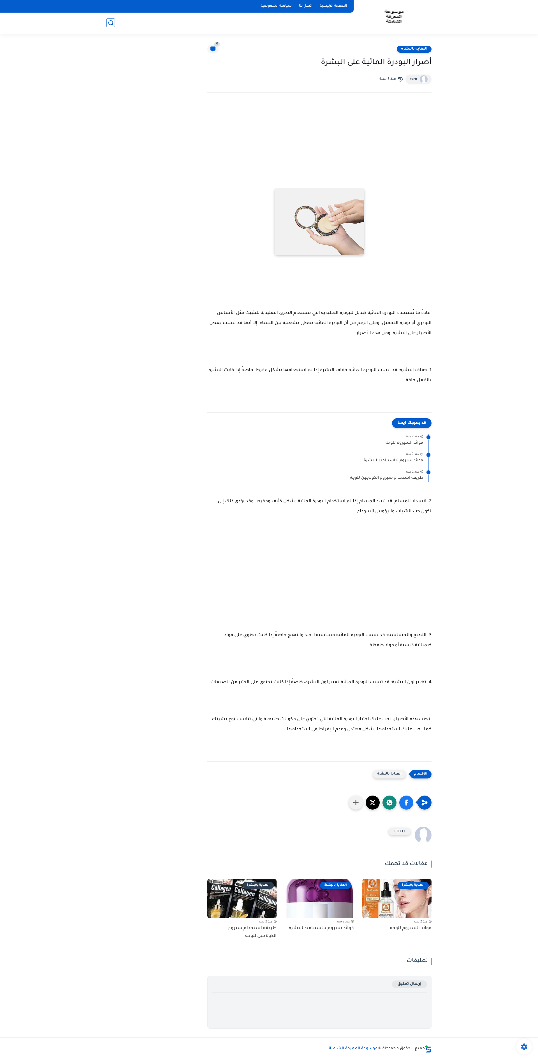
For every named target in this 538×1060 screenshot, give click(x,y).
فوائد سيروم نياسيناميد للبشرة (393, 461)
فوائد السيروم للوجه (404, 443)
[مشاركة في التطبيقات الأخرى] (356, 803)
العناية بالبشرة (414, 49)
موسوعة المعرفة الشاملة (353, 1049)
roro (413, 79)
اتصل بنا (305, 6)
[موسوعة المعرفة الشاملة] (393, 16)
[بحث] (110, 22)
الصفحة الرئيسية (333, 6)
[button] (406, 803)
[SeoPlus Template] (428, 1049)
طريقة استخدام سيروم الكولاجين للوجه (386, 478)
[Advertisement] (319, 146)
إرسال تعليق (409, 984)
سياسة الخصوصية (276, 6)
